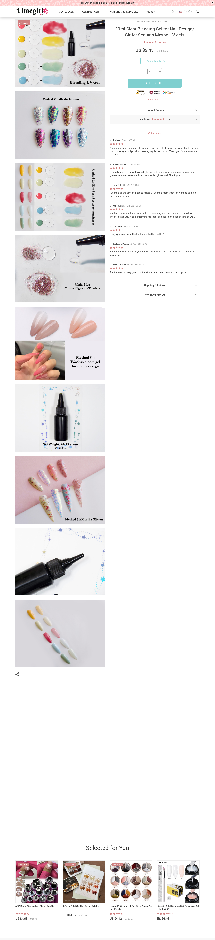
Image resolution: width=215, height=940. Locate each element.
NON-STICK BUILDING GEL (124, 11)
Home (140, 21)
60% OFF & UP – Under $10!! (159, 21)
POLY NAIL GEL (65, 11)
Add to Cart (155, 83)
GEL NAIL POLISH (91, 11)
